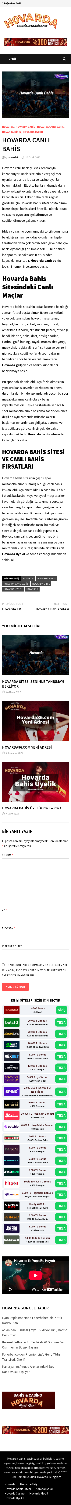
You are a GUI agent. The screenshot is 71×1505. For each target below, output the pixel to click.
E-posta (8, 928)
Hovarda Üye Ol (14, 1498)
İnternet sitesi (12, 946)
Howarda (32, 589)
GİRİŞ (62, 1010)
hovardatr (13, 157)
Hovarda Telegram (49, 1477)
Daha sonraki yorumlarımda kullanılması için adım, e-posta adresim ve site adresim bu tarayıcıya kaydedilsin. (34, 970)
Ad (5, 910)
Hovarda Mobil (38, 1493)
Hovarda (8, 126)
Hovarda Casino (15, 1493)
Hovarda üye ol (33, 132)
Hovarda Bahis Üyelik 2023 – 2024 (31, 808)
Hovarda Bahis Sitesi (18, 1489)
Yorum (7, 855)
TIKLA (61, 1022)
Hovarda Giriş (11, 132)
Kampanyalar (44, 1489)
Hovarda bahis (25, 126)
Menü (12, 59)
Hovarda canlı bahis (50, 126)
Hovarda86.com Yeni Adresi (27, 747)
